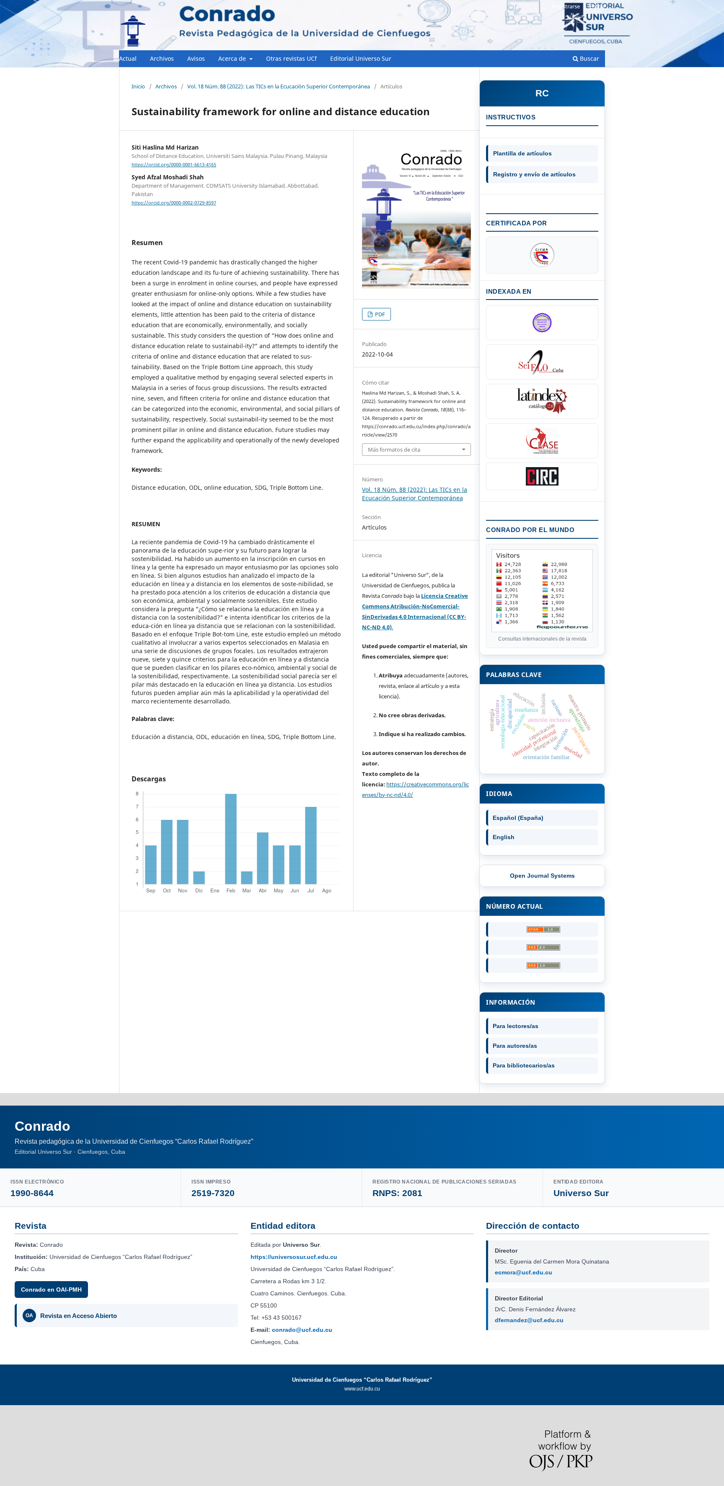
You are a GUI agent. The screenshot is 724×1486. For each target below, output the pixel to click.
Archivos (162, 58)
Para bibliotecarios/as (524, 1065)
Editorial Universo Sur (360, 58)
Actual (128, 58)
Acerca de (233, 58)
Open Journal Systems (542, 875)
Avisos (196, 58)
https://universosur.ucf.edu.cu (294, 1256)
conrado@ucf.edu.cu (302, 1329)
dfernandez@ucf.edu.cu (529, 1320)
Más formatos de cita (394, 449)
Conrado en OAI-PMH (51, 1289)
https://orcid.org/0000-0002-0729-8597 (174, 203)
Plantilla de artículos (522, 153)
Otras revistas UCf (291, 58)
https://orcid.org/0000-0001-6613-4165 (174, 165)
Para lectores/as (515, 1026)
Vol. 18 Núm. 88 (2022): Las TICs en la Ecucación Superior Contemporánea (278, 86)
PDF (379, 314)
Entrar (597, 6)
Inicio (138, 86)
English (504, 837)
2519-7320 (213, 1193)
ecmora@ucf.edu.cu (523, 1272)
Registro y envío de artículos (534, 174)
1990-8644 (32, 1193)
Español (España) (518, 817)
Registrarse (566, 6)
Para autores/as (515, 1045)
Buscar (588, 58)
